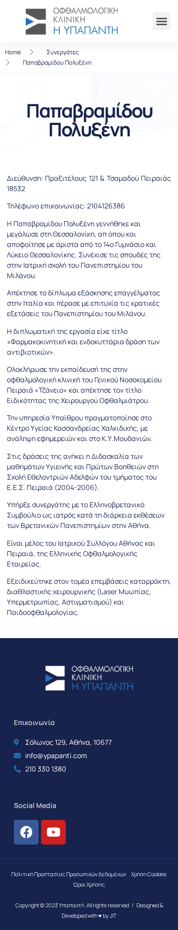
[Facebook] (26, 832)
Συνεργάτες (62, 52)
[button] (162, 21)
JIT (113, 915)
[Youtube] (53, 832)
